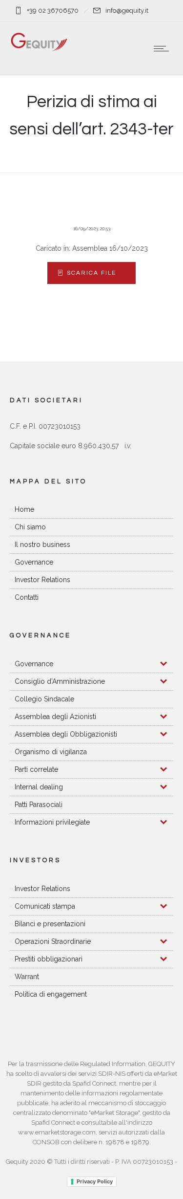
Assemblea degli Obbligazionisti (66, 734)
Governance (34, 562)
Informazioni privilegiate (52, 822)
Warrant (27, 977)
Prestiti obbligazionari (48, 959)
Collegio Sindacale (44, 699)
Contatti (27, 597)
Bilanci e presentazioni (50, 924)
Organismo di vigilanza (51, 752)
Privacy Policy (95, 1181)
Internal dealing (39, 787)
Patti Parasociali (38, 804)
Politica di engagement (51, 994)
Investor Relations (42, 580)
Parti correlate (36, 769)
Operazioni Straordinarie (53, 941)
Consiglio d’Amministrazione (60, 681)
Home (24, 509)
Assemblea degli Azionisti (55, 716)
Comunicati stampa (45, 906)
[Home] (39, 49)
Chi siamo (30, 527)
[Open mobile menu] (163, 48)
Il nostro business (42, 544)
